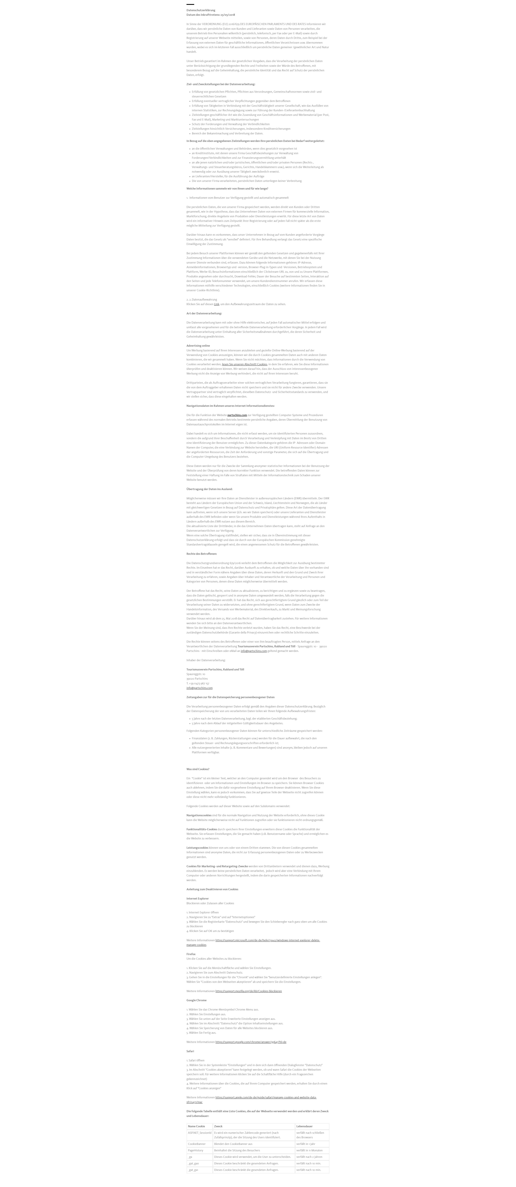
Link (216, 304)
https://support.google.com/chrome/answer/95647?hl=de (251, 1042)
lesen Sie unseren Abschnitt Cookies (244, 364)
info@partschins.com (254, 651)
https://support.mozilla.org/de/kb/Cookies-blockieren (249, 991)
